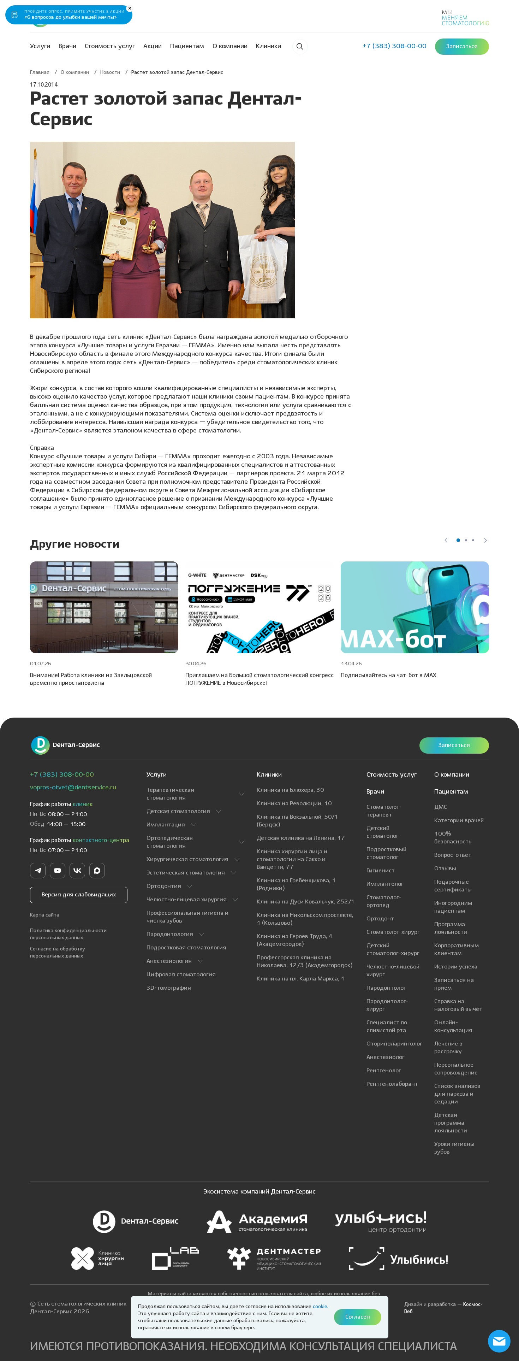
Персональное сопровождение (456, 1069)
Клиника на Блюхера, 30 (290, 790)
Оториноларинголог (394, 1044)
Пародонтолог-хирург (387, 1005)
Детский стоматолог (382, 832)
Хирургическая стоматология (187, 859)
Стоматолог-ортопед (383, 901)
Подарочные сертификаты (453, 885)
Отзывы (445, 868)
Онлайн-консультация (453, 1026)
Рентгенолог (383, 1070)
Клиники (268, 46)
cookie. (320, 1306)
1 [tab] (458, 540)
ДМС (440, 807)
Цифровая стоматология (181, 974)
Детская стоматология (178, 811)
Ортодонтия (164, 886)
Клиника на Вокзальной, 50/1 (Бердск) (297, 820)
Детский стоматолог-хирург (392, 949)
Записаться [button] (462, 46)
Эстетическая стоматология (186, 873)
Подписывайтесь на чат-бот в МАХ (388, 675)
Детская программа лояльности (450, 1123)
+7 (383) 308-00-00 (62, 775)
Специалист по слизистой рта (386, 1026)
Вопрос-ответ (452, 855)
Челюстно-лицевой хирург (392, 970)
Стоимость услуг (110, 46)
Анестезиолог (385, 1057)
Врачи (67, 46)
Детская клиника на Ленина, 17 (301, 838)
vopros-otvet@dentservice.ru (73, 788)
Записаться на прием (454, 984)
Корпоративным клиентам (456, 949)
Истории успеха (455, 967)
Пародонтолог (386, 988)
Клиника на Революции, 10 (294, 803)
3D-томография (169, 988)
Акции (152, 46)
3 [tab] (473, 540)
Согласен (357, 1317)
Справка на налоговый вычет (458, 1005)
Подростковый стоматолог (386, 853)
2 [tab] (466, 540)
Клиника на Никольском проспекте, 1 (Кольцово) (305, 919)
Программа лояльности (450, 928)
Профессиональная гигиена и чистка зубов (187, 917)
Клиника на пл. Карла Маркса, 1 (301, 979)
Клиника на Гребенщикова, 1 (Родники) (296, 884)
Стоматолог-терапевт (383, 811)
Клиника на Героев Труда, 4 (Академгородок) (295, 940)
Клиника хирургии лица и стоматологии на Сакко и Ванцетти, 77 (292, 859)
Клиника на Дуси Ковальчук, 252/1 (305, 902)
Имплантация (166, 824)
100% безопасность (452, 837)
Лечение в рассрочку (448, 1047)
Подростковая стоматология (186, 947)
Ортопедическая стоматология (170, 842)
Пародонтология (170, 934)
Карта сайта (44, 915)
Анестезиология (169, 961)
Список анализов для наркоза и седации (457, 1094)
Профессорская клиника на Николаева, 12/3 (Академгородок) (305, 961)
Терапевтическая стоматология (170, 794)
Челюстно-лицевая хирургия (187, 899)
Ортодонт (380, 918)
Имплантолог (385, 884)
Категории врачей (459, 820)
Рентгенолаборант (392, 1084)
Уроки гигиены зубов (454, 1148)
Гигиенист (380, 870)
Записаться (454, 745)
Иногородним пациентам (453, 907)
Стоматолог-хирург (393, 932)
